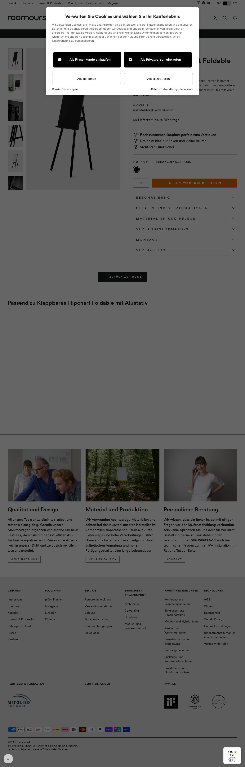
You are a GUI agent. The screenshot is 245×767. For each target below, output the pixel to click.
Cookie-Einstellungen (65, 89)
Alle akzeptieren (158, 78)
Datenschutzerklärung (164, 89)
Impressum (186, 89)
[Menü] (239, 759)
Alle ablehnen (86, 78)
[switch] (232, 759)
